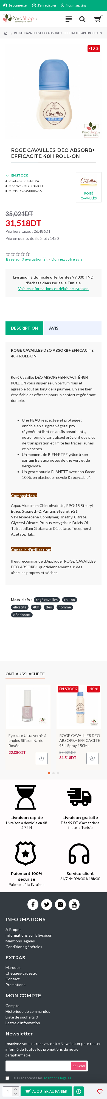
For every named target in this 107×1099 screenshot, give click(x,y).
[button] (49, 773)
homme (65, 607)
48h (36, 607)
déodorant (21, 615)
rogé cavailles (47, 600)
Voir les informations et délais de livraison (53, 288)
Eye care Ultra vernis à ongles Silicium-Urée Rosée (27, 740)
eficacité (19, 607)
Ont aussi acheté (25, 674)
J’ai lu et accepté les (41, 1078)
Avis (53, 327)
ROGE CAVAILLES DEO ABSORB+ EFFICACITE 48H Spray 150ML (79, 740)
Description (24, 327)
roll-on (69, 600)
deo (49, 607)
